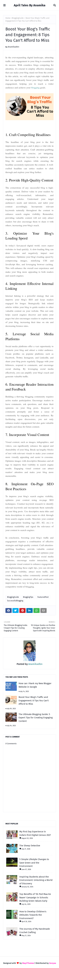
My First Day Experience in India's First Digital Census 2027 (35, 833)
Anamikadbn (13, 47)
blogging (35, 87)
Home (7, 18)
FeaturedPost (43, 597)
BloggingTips (28, 597)
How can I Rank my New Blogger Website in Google (35, 685)
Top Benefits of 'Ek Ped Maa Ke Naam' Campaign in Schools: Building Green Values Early (35, 897)
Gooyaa (52, 963)
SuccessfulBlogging (15, 601)
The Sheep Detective (29, 845)
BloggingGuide (18, 18)
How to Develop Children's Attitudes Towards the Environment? (32, 915)
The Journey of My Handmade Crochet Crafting (34, 930)
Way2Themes (28, 963)
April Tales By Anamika (29, 5)
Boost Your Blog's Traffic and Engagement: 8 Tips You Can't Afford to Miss (34, 700)
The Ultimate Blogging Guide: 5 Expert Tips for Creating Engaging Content (36, 717)
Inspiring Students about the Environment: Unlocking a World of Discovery (35, 880)
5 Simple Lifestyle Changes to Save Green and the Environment (34, 862)
